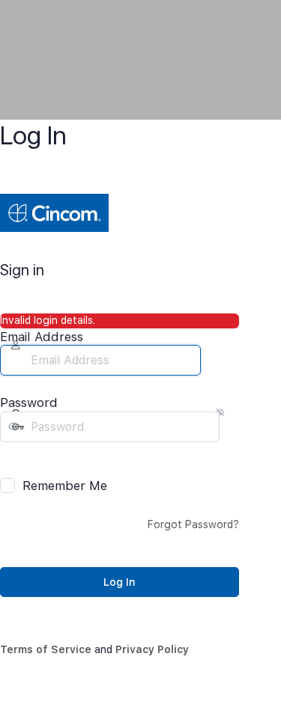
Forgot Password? (193, 524)
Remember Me (64, 485)
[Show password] (10, 457)
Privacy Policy (152, 649)
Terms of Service (45, 649)
